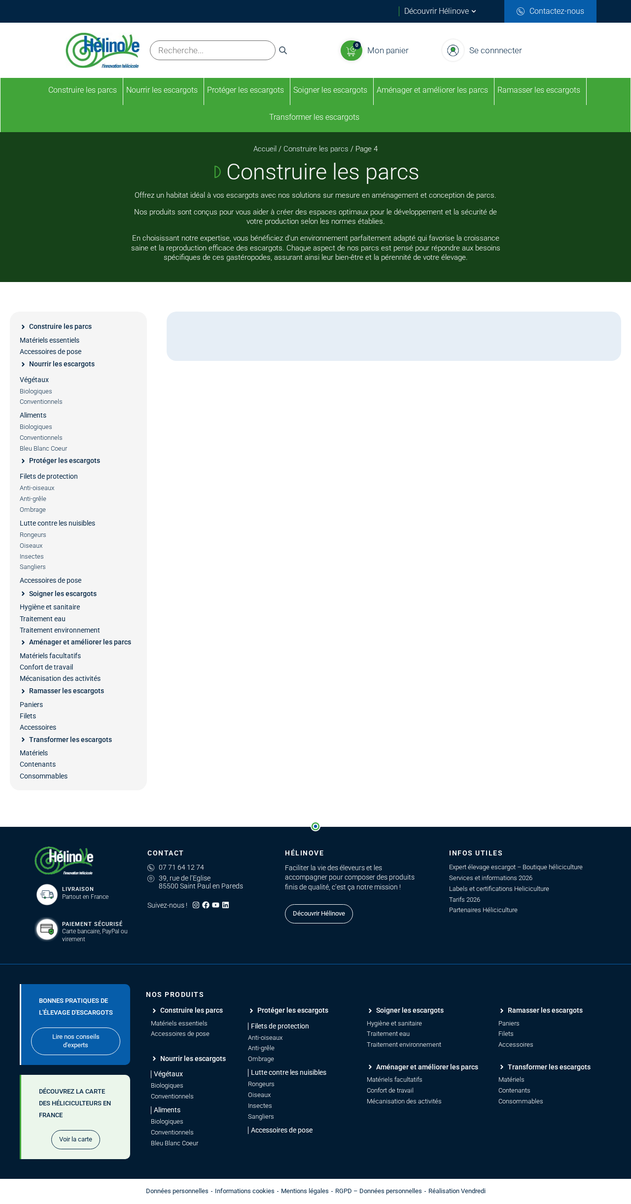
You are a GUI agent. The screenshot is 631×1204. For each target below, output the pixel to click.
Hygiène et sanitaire (50, 607)
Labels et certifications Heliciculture (499, 888)
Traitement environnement (60, 630)
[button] (278, 1026)
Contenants (38, 764)
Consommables (44, 776)
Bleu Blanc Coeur (43, 448)
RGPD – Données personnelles (378, 1191)
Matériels (34, 753)
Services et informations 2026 (490, 878)
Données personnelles (177, 1191)
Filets (28, 716)
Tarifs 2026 (464, 899)
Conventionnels (41, 401)
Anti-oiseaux (37, 488)
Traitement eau (43, 619)
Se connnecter (495, 50)
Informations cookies (245, 1191)
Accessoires (38, 727)
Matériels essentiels (49, 340)
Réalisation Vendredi (457, 1191)
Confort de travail (46, 667)
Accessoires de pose (50, 351)
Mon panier (388, 50)
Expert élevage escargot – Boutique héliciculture (516, 867)
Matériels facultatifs (50, 656)
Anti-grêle (33, 498)
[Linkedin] (225, 905)
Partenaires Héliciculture (483, 910)
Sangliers (33, 566)
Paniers (31, 704)
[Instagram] (196, 905)
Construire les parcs (316, 148)
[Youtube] (215, 905)
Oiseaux (31, 545)
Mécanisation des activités (60, 678)
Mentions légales (305, 1191)
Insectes (32, 556)
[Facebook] (206, 905)
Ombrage (33, 509)
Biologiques (36, 391)
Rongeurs (33, 534)
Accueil (265, 148)
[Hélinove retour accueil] (64, 861)
